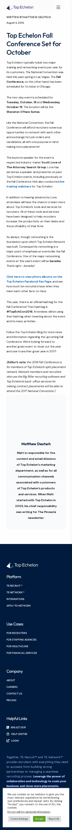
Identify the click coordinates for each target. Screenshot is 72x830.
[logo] (19, 7)
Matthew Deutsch (37, 17)
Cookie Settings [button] (19, 818)
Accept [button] (39, 818)
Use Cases (14, 624)
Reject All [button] (54, 818)
